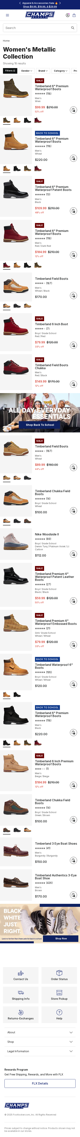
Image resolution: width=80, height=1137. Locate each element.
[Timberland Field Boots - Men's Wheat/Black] (17, 478)
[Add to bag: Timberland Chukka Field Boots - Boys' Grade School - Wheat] (73, 510)
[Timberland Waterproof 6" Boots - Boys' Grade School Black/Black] (17, 695)
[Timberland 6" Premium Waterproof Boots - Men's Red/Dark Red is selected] (6, 265)
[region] (40, 5)
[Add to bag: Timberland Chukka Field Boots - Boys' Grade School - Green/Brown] (73, 819)
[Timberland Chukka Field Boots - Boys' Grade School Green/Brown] (27, 521)
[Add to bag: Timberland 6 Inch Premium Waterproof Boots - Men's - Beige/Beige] (73, 785)
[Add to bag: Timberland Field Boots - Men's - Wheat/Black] (73, 295)
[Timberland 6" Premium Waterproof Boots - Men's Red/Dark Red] (38, 120)
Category (59, 70)
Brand (42, 70)
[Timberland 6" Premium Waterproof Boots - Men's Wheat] (17, 120)
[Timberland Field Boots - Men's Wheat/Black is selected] (6, 306)
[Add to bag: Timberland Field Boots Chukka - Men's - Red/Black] (73, 384)
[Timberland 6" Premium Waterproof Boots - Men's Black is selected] (6, 743)
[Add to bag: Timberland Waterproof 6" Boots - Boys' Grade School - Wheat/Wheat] (73, 684)
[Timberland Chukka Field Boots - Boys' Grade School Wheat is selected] (6, 521)
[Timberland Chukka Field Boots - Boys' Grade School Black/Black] (17, 521)
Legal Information (18, 1051)
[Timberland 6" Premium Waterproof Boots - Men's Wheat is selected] (6, 169)
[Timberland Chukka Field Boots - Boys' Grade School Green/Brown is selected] (6, 830)
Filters (8, 70)
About (11, 1032)
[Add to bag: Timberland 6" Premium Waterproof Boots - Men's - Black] (73, 732)
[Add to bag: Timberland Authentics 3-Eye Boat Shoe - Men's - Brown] (73, 895)
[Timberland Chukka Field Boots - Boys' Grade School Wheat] (27, 830)
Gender (25, 70)
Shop (10, 1041)
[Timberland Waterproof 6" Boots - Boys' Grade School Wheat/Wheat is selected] (6, 695)
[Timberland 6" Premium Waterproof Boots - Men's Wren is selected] (6, 120)
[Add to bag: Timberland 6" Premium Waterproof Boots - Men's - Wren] (73, 110)
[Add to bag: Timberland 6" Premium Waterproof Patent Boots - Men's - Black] (73, 210)
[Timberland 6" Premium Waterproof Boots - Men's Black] (27, 120)
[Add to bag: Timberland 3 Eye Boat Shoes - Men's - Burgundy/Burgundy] (73, 860)
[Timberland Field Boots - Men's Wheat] (27, 306)
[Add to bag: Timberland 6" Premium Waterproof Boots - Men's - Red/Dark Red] (73, 254)
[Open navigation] (7, 15)
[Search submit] (73, 28)
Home (6, 40)
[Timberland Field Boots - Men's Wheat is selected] (6, 478)
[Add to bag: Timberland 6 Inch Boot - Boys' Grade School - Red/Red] (73, 345)
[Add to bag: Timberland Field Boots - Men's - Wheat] (73, 467)
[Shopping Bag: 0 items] (74, 15)
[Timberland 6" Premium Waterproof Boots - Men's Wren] (27, 169)
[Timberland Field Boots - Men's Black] (17, 306)
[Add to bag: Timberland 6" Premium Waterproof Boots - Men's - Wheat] (73, 158)
